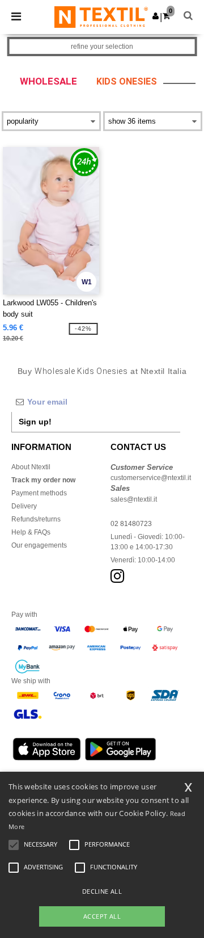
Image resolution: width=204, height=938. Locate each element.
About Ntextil (30, 467)
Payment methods (39, 493)
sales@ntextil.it (133, 499)
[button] (155, 15)
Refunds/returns (36, 519)
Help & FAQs (30, 532)
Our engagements (39, 545)
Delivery (24, 506)
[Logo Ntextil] (101, 16)
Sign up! (35, 421)
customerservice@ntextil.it (150, 478)
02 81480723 (131, 524)
